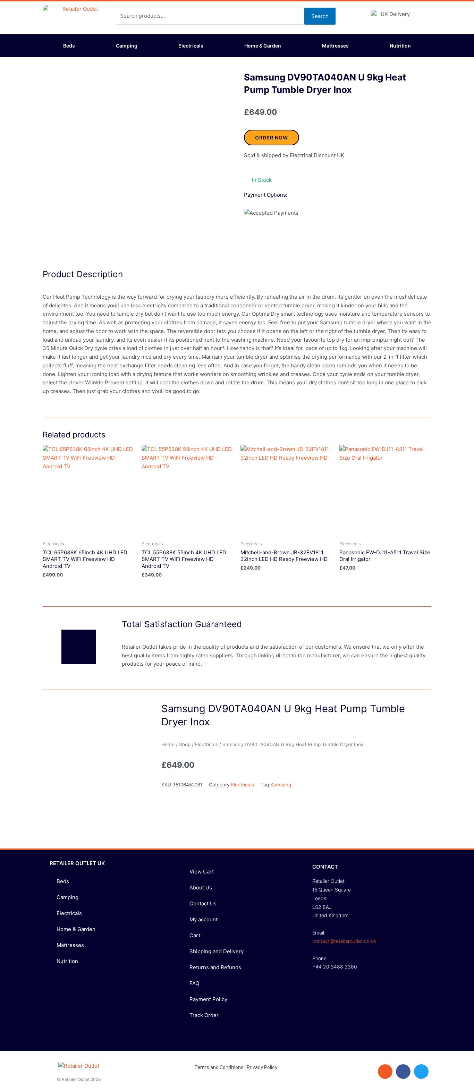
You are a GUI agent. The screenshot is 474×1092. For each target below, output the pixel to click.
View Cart (201, 871)
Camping (126, 46)
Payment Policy (208, 999)
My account (203, 919)
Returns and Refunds (215, 967)
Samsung (280, 784)
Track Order (204, 1015)
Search (320, 16)
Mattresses (335, 46)
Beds (69, 46)
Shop (185, 744)
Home (168, 744)
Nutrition (400, 46)
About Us (200, 887)
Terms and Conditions (219, 1067)
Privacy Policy (262, 1067)
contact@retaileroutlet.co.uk (344, 941)
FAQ (194, 983)
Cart (194, 935)
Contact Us (203, 903)
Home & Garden (262, 46)
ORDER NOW (271, 137)
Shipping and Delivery (216, 951)
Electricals (190, 46)
